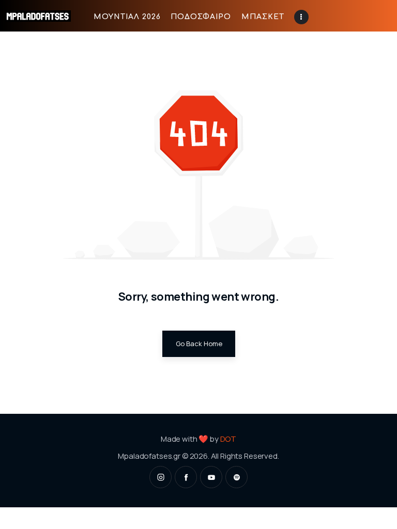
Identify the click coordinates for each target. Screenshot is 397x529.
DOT (228, 438)
